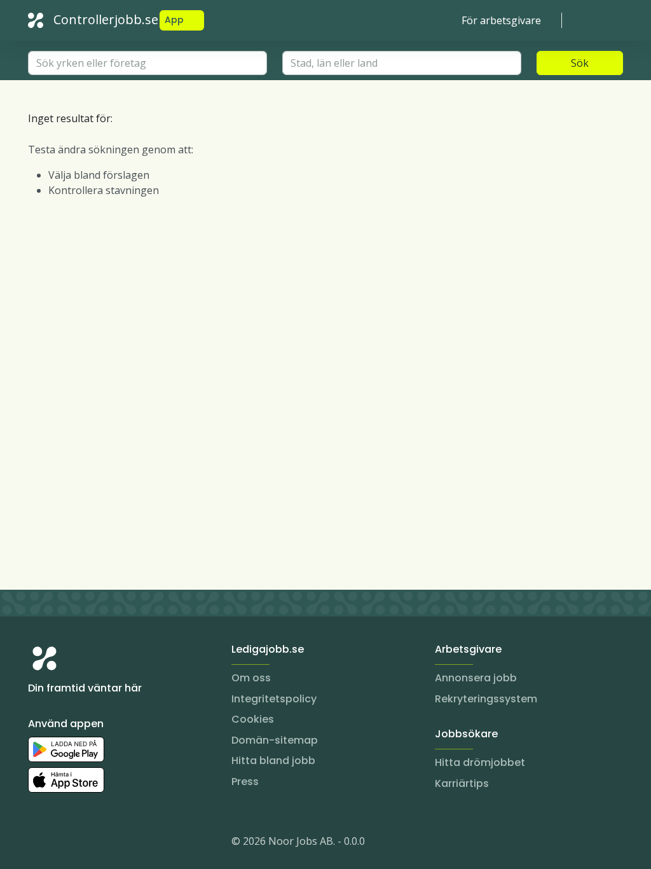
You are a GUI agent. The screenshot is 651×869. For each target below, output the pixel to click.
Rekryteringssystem (486, 699)
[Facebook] (89, 843)
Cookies (252, 719)
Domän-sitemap (274, 740)
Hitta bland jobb (273, 760)
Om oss (251, 678)
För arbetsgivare (501, 20)
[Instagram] (38, 843)
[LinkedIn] (63, 843)
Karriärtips (462, 783)
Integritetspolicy (274, 699)
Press (245, 781)
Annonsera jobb (476, 678)
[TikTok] (114, 843)
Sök (580, 63)
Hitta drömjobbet (480, 762)
